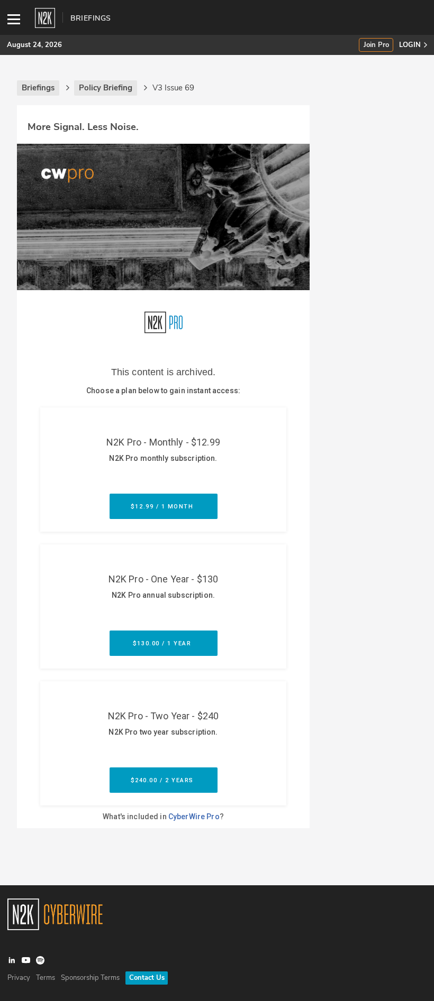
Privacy (18, 978)
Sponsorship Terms (90, 978)
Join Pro (376, 45)
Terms (45, 978)
